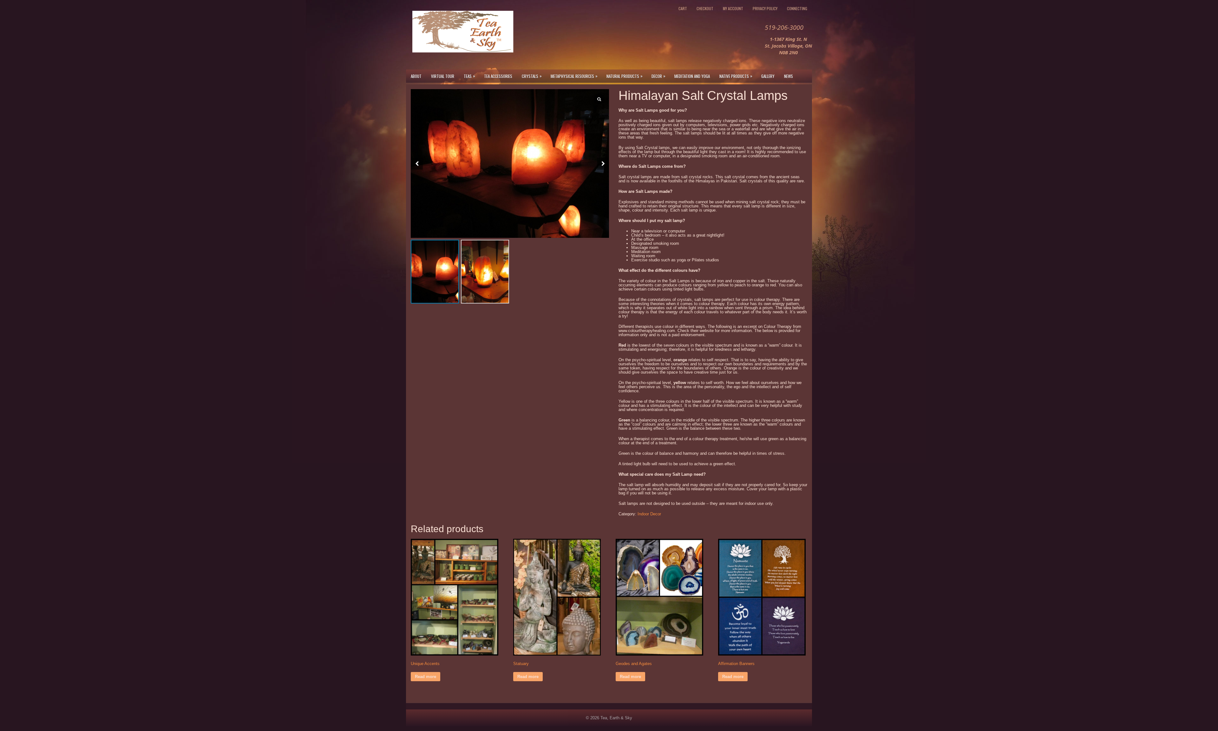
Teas (469, 76)
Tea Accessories (498, 76)
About (416, 76)
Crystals (532, 76)
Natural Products (624, 76)
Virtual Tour (442, 76)
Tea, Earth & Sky (616, 717)
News (788, 76)
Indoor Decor (649, 514)
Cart (682, 8)
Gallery (768, 76)
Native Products (735, 76)
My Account (733, 8)
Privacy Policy (765, 8)
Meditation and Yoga (692, 76)
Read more (425, 676)
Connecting (797, 8)
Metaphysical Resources (574, 76)
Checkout (705, 8)
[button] (603, 164)
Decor (658, 76)
